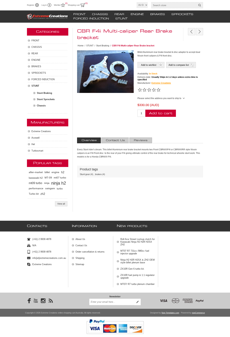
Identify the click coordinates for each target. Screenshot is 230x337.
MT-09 (48, 177)
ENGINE (137, 14)
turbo (60, 188)
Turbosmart (37, 150)
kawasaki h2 (36, 177)
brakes (98, 174)
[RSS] (51, 301)
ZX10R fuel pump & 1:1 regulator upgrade (137, 276)
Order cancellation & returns (90, 251)
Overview (89, 140)
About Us (80, 239)
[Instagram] (43, 301)
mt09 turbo (35, 183)
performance (36, 188)
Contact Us (115, 140)
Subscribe (137, 302)
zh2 (42, 193)
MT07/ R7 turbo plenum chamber (137, 284)
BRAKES (157, 14)
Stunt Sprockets (46, 99)
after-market (36, 172)
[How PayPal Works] (115, 335)
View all (61, 204)
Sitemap (79, 264)
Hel (33, 144)
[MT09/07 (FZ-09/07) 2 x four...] (191, 31)
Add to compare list (179, 65)
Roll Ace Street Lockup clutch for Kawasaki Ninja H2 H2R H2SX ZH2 (137, 242)
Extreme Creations (161, 83)
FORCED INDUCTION (91, 18)
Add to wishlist (148, 65)
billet (47, 172)
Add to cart (160, 113)
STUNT (121, 18)
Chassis (41, 105)
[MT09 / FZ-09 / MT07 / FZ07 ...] (199, 31)
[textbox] (173, 5)
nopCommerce (198, 313)
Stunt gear (85, 174)
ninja (46, 183)
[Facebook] (28, 301)
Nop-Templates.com (170, 313)
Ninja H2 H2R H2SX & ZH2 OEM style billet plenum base (137, 261)
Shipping (79, 258)
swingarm (50, 188)
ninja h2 (58, 183)
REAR (119, 14)
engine (55, 172)
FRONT (79, 14)
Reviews (141, 140)
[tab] (89, 140)
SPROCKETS (182, 14)
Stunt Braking (44, 93)
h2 (62, 172)
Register (30, 5)
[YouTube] (35, 301)
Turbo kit (34, 193)
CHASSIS (100, 14)
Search (199, 5)
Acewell (35, 137)
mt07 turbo (60, 177)
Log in (44, 5)
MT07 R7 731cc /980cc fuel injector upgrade (134, 252)
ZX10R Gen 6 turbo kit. (132, 268)
